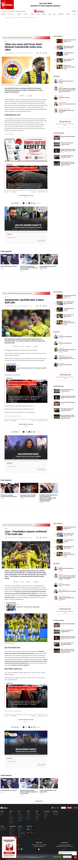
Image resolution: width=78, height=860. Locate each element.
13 (28, 229)
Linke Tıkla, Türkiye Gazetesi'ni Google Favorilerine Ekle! (18, 37)
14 (29, 229)
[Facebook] (7, 192)
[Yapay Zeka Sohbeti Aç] (75, 857)
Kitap (45, 816)
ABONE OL (69, 807)
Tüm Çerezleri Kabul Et (57, 856)
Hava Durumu (38, 814)
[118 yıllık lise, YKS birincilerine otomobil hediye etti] (57, 146)
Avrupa (28, 814)
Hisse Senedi (11, 817)
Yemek (37, 816)
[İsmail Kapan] (56, 336)
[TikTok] (19, 849)
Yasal (19, 835)
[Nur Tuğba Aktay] (56, 357)
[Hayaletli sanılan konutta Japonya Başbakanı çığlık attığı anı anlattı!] (57, 152)
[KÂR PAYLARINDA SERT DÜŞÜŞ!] (57, 139)
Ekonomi (11, 811)
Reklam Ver (20, 836)
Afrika (28, 817)
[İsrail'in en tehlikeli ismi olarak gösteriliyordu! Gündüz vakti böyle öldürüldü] (60, 47)
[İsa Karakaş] (56, 88)
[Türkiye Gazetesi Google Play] (31, 832)
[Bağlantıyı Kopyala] (40, 53)
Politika (2, 813)
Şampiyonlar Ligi (21, 817)
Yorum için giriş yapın (41, 240)
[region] (39, 857)
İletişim (19, 829)
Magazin (10, 827)
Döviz (10, 816)
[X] (23, 203)
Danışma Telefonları (21, 833)
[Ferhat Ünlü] (56, 97)
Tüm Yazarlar (3, 829)
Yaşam (37, 811)
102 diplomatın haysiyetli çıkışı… (66, 336)
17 (33, 229)
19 (36, 229)
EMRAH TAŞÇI (9, 416)
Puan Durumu (20, 814)
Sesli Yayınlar (55, 814)
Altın (10, 814)
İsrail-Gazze (29, 818)
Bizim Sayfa (55, 811)
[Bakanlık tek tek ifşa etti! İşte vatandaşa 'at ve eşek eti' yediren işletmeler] (60, 41)
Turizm (10, 823)
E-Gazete (5, 11)
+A (31, 95)
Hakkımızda (20, 827)
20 (37, 229)
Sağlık (37, 813)
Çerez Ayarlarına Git (67, 856)
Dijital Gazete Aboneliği (21, 11)
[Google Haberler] (37, 203)
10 (24, 229)
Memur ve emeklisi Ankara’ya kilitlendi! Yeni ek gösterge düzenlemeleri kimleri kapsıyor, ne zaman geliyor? (67, 90)
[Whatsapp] (37, 53)
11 (25, 229)
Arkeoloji (46, 814)
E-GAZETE (63, 807)
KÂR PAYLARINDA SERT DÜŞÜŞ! (68, 136)
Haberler (11, 832)
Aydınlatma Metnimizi (33, 857)
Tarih (45, 817)
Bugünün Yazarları (4, 827)
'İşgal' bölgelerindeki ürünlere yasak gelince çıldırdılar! (67, 156)
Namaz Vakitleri (56, 813)
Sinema (45, 813)
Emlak (10, 820)
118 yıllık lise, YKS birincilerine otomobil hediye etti (67, 143)
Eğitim (2, 814)
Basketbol (20, 820)
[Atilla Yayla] (56, 81)
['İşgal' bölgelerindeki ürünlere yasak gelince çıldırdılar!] (57, 158)
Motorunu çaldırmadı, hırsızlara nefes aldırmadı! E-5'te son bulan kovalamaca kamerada (68, 163)
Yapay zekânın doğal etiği (64, 97)
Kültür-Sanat (46, 811)
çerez (27, 856)
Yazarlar (2, 826)
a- (28, 95)
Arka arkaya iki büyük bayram (65, 343)
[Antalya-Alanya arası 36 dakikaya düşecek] (60, 60)
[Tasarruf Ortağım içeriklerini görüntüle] (11, 14)
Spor (6, 41)
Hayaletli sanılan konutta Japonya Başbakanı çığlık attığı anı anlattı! (68, 150)
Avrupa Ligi (20, 818)
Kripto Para (11, 818)
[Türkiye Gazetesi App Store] (31, 829)
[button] (45, 218)
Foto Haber (11, 833)
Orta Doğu (29, 813)
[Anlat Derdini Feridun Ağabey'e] (56, 110)
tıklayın (65, 125)
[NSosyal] (32, 203)
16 (32, 229)
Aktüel (37, 818)
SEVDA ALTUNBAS (10, 134)
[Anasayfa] (4, 808)
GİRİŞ (74, 11)
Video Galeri (11, 835)
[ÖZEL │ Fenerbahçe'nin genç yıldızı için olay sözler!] (60, 54)
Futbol (19, 813)
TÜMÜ (39, 229)
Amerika (28, 816)
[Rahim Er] (56, 343)
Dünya (28, 811)
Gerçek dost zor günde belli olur (65, 364)
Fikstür (19, 816)
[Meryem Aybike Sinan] (56, 104)
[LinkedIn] (29, 203)
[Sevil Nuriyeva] (56, 349)
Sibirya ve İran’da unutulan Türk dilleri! (67, 104)
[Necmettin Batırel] (56, 365)
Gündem (2, 811)
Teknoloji (11, 829)
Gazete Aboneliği (12, 11)
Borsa (10, 813)
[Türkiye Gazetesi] (39, 12)
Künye (19, 830)
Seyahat (37, 817)
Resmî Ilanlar (11, 830)
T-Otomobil (11, 821)
